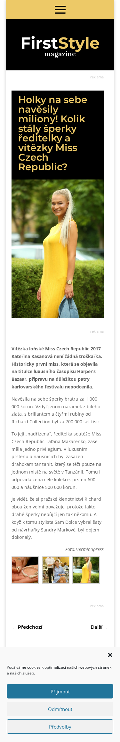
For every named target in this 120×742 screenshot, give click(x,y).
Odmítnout (60, 709)
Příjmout (60, 691)
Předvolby (60, 726)
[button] (110, 655)
